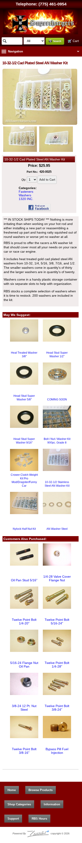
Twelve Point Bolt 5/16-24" (57, 621)
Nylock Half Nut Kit (24, 528)
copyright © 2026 (41, 833)
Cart (75, 41)
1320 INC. (26, 199)
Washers (25, 195)
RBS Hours (39, 818)
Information (52, 804)
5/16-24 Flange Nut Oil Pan (24, 664)
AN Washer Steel (57, 528)
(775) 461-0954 (52, 4)
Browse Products (40, 790)
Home (12, 790)
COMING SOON (57, 399)
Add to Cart (47, 179)
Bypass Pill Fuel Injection (57, 750)
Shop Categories (19, 804)
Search (57, 41)
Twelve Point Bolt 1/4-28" (57, 664)
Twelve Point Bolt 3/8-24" (57, 707)
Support (13, 818)
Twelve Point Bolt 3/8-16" (24, 750)
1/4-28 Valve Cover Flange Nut (57, 578)
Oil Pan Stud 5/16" (24, 580)
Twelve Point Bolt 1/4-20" (24, 621)
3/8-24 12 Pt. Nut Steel (24, 707)
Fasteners (26, 191)
